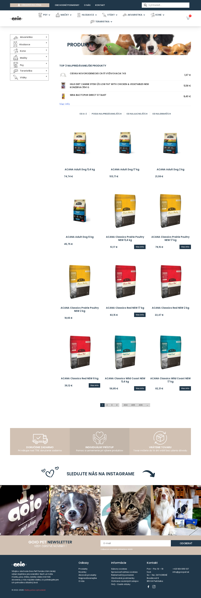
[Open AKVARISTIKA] (144, 15)
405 (133, 405)
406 (141, 405)
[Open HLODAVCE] (96, 15)
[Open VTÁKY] (116, 15)
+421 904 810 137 (181, 568)
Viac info (64, 104)
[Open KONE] (163, 15)
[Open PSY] (49, 15)
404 (126, 405)
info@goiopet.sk (181, 571)
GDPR (130, 549)
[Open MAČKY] (71, 15)
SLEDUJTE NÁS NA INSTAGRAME (100, 474)
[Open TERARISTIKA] (111, 21)
